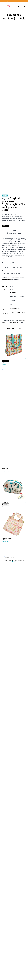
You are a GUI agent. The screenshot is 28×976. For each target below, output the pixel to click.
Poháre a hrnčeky (6, 279)
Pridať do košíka (6, 471)
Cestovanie (13, 312)
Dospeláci (4, 322)
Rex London (13, 292)
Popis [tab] (14, 231)
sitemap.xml (14, 561)
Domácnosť (22, 320)
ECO (24, 322)
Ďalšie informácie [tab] (14, 233)
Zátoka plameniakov (15, 308)
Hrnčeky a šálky (15, 322)
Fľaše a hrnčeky (9, 322)
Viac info (4, 364)
